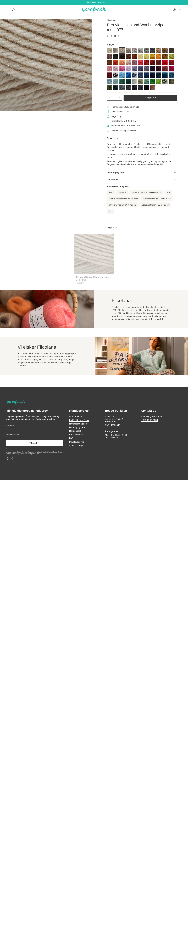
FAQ (71, 438)
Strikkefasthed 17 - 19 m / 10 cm (122, 205)
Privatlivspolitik (76, 442)
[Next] (180, 2)
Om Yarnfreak (75, 416)
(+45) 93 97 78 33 (149, 420)
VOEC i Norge (76, 445)
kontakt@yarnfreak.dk (151, 416)
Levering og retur (116, 172)
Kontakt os (112, 179)
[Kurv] (180, 10)
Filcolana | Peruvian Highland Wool (146, 192)
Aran (111, 192)
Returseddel (75, 431)
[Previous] (7, 2)
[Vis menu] (7, 10)
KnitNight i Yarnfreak (79, 420)
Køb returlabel (76, 434)
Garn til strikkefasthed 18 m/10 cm (123, 199)
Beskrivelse (113, 138)
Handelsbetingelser (78, 424)
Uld (110, 211)
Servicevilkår (24, 454)
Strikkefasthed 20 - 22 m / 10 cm (155, 205)
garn (168, 192)
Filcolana (111, 20)
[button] (13, 10)
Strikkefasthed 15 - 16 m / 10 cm (157, 199)
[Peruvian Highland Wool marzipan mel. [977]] (94, 254)
